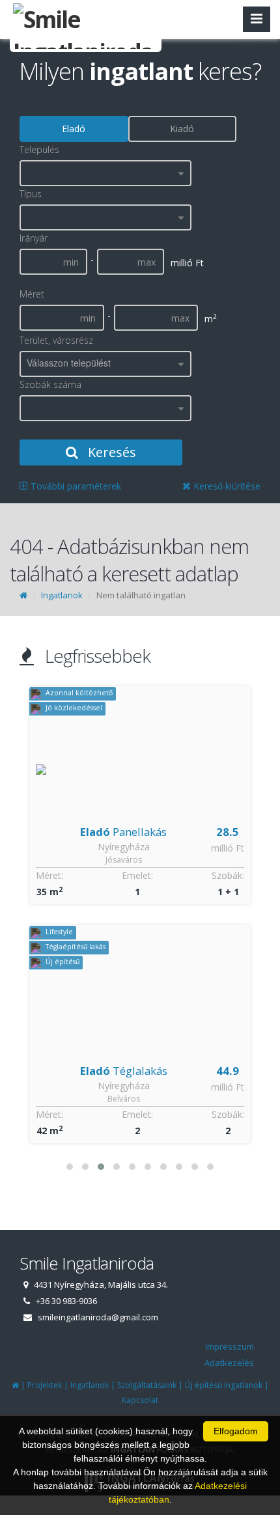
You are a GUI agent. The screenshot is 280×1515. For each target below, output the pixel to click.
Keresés (110, 452)
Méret (32, 294)
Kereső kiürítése (225, 486)
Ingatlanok (62, 595)
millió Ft (227, 848)
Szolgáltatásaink (146, 1385)
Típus (31, 194)
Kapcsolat (140, 1400)
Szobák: (228, 875)
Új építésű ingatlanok (223, 1385)
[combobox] (105, 173)
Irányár (34, 238)
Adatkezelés (229, 1363)
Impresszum (229, 1346)
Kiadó (182, 128)
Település (39, 149)
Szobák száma (50, 384)
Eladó (73, 128)
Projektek (44, 1385)
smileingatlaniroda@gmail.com (98, 1317)
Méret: (49, 875)
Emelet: (137, 875)
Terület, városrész (56, 340)
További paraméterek (74, 486)
